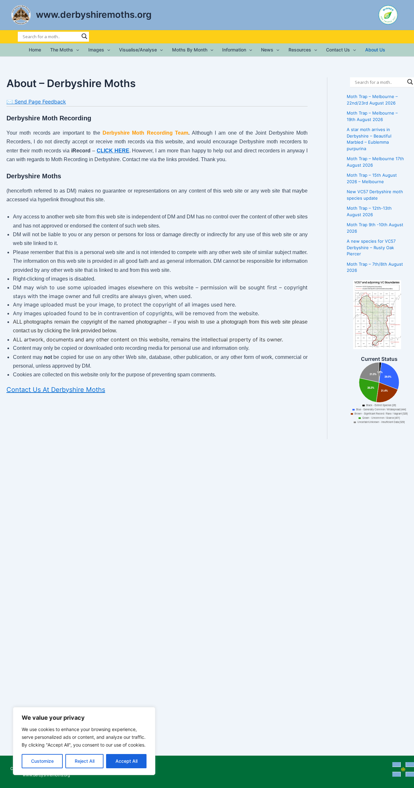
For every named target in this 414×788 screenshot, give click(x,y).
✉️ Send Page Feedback (36, 101)
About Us (375, 49)
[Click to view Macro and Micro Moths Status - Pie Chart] (379, 394)
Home (35, 49)
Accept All (126, 761)
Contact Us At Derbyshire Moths (55, 390)
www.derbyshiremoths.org (94, 14)
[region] (84, 741)
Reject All (84, 761)
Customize (42, 761)
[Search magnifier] (84, 36)
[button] (76, 49)
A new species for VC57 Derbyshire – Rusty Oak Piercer (371, 247)
